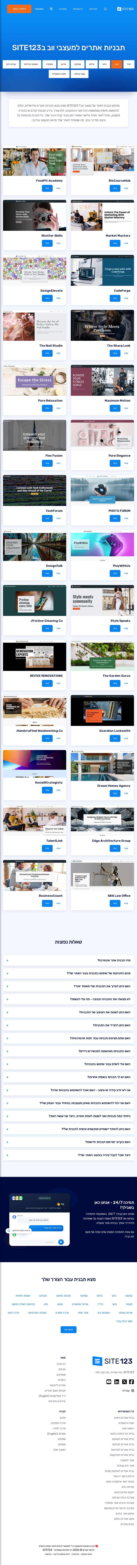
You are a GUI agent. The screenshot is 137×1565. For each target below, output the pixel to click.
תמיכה (63, 8)
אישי (114, 1304)
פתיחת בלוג (128, 1487)
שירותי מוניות (125, 1312)
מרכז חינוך (13, 1312)
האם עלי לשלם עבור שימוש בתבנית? (107, 1064)
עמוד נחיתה (79, 74)
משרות (56, 1433)
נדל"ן (100, 1304)
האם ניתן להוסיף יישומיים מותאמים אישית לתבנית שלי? (95, 1129)
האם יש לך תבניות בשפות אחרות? (108, 1077)
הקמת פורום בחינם (124, 1492)
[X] (124, 1381)
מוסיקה (77, 64)
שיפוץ (60, 1304)
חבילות (93, 8)
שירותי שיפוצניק (80, 1304)
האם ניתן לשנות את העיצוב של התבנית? (104, 1012)
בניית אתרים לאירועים (122, 1449)
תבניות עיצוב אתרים (55, 1390)
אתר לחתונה (127, 1460)
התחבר (39, 8)
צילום (91, 64)
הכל (129, 64)
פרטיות (75, 1554)
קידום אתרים (127, 1524)
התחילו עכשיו (19, 8)
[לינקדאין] (116, 1381)
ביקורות (62, 1380)
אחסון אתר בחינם (125, 1513)
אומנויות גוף (104, 1312)
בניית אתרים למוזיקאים (122, 1455)
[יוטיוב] (108, 1381)
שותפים (62, 1439)
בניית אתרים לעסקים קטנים (119, 1471)
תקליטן (43, 1295)
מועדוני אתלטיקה (37, 1312)
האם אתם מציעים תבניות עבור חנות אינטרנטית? (100, 1038)
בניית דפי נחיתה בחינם (122, 1433)
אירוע (63, 64)
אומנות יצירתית (31, 64)
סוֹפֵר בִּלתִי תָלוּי (124, 1321)
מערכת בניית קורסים (123, 1497)
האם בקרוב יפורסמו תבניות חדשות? (107, 1142)
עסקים (129, 1295)
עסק (117, 64)
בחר (115, 188)
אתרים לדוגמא (58, 1385)
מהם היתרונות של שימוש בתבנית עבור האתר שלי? (98, 973)
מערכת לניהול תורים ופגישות (119, 1508)
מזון (46, 1304)
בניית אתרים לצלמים (123, 1444)
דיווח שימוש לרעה (62, 1554)
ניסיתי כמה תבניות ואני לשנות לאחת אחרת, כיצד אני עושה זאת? (89, 1116)
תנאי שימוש (86, 1554)
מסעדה (49, 64)
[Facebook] (131, 1381)
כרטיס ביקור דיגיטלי (123, 1476)
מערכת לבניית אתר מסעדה (119, 1503)
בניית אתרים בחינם (124, 1417)
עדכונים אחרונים (57, 1401)
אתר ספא (83, 1312)
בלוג (104, 64)
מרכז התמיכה (58, 1423)
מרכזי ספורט (62, 1312)
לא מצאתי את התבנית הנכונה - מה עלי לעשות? (100, 999)
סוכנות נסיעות (63, 1295)
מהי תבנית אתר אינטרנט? (113, 960)
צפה (126, 188)
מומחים (62, 1444)
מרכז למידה (59, 1428)
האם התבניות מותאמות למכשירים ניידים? (104, 1051)
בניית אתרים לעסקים (123, 1439)
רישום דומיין (128, 1428)
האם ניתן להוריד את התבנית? (111, 1025)
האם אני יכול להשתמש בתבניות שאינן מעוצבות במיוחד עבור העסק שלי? (84, 1103)
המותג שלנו (59, 1449)
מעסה (129, 1304)
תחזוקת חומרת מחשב (23, 1304)
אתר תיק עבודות (125, 1465)
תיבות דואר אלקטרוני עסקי (120, 1481)
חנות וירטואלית (59, 74)
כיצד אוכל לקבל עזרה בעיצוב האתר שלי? (104, 1155)
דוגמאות (78, 8)
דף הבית (61, 1364)
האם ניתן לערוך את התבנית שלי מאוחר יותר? (102, 986)
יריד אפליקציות (52, 1396)
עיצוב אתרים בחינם (124, 1518)
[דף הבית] (105, 9)
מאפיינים (61, 1374)
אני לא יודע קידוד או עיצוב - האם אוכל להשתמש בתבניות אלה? (90, 1090)
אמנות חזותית (23, 1295)
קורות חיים (11, 64)
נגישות (48, 1554)
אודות (63, 1417)
